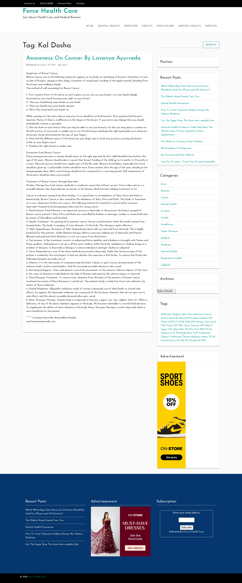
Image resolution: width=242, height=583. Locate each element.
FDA (163, 325)
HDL (180, 325)
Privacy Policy (64, 3)
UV (186, 340)
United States (168, 340)
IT (212, 325)
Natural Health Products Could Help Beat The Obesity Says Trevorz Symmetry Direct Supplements (187, 131)
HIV (202, 325)
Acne (90, 26)
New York (194, 329)
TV (209, 337)
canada (203, 318)
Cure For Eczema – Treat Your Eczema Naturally (188, 161)
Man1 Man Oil (180, 329)
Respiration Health (171, 258)
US (177, 340)
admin (64, 65)
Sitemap (80, 3)
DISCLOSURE (46, 3)
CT (176, 322)
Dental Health (109, 26)
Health (147, 26)
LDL (170, 329)
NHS (202, 329)
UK (213, 337)
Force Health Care (50, 11)
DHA (181, 322)
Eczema (165, 211)
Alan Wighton (174, 314)
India (207, 325)
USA (182, 340)
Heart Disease (191, 325)
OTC (172, 333)
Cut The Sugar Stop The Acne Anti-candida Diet (187, 120)
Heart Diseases (169, 231)
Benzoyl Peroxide (189, 318)
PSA (178, 333)
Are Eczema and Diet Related (177, 155)
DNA (187, 322)
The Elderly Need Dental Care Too (180, 96)
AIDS (163, 314)
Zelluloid (165, 265)
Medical (211, 26)
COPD (171, 322)
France (169, 325)
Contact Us (29, 3)
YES (204, 340)
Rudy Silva (186, 333)
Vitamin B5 (195, 340)
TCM (195, 333)
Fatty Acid (210, 322)
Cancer (165, 197)
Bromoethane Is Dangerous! (176, 148)
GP (176, 325)
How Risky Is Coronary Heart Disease (182, 141)
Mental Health (189, 26)
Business (165, 191)
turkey (204, 337)
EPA (193, 322)
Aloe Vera (187, 314)
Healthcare (165, 26)
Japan (164, 329)
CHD (209, 318)
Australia (174, 318)
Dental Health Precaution (175, 103)
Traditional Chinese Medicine (185, 337)
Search (211, 44)
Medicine (130, 26)
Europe (200, 322)
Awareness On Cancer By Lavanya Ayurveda (83, 58)
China (164, 322)
